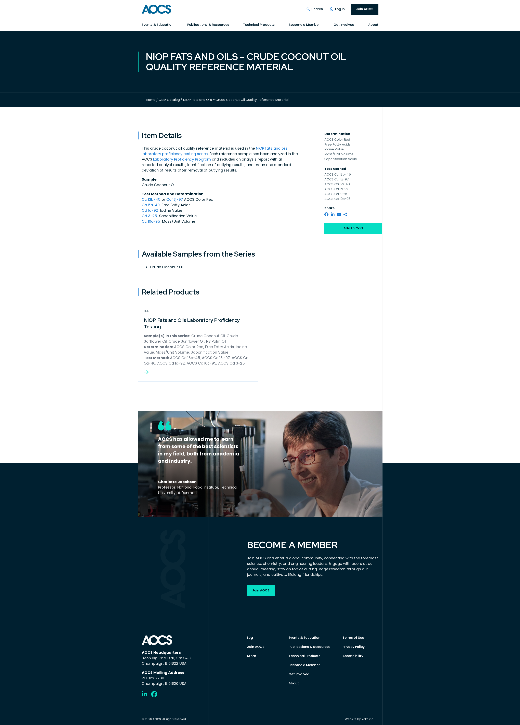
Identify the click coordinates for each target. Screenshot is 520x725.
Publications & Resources (208, 24)
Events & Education (157, 24)
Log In (340, 9)
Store (251, 656)
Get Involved (344, 24)
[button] (315, 9)
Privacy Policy (353, 646)
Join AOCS (364, 9)
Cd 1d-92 (150, 210)
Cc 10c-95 (151, 221)
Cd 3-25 (150, 215)
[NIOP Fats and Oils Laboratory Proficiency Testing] (146, 372)
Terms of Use (353, 637)
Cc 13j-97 (174, 199)
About (373, 24)
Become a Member (304, 24)
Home (150, 99)
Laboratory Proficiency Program (182, 159)
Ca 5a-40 (151, 204)
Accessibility (352, 656)
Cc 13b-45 (151, 199)
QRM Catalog (169, 99)
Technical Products (259, 24)
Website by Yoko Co (359, 719)
